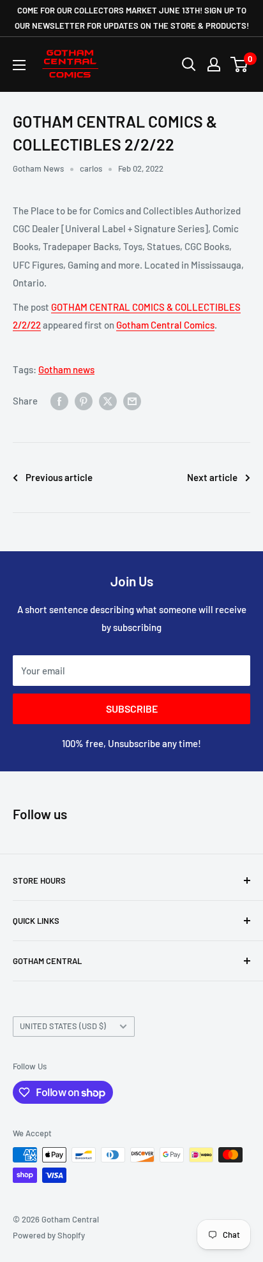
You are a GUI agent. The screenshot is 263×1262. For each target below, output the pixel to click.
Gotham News (38, 168)
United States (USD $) (63, 1026)
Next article (212, 477)
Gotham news (66, 369)
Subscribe (132, 708)
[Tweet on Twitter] (108, 400)
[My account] (213, 64)
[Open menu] (19, 65)
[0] (240, 64)
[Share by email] (132, 400)
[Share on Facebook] (59, 400)
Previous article (59, 477)
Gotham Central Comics (165, 324)
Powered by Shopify (49, 1235)
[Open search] (189, 64)
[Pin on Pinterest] (84, 400)
